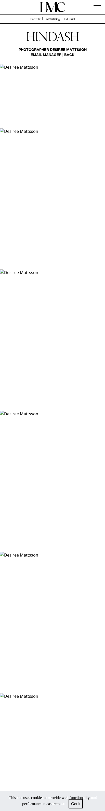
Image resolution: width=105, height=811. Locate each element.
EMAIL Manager (46, 55)
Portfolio (35, 19)
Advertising (53, 19)
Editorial (69, 19)
